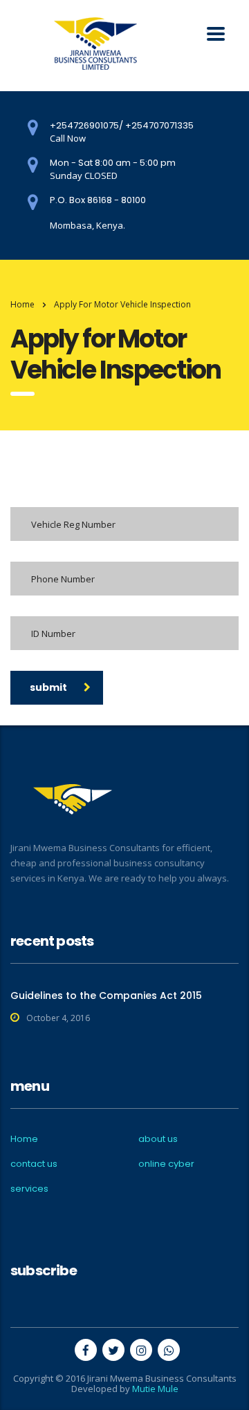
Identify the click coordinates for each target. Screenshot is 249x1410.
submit (48, 687)
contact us (33, 1164)
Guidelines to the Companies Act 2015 (106, 995)
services (29, 1188)
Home (22, 304)
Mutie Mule (155, 1388)
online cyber (166, 1164)
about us (158, 1139)
